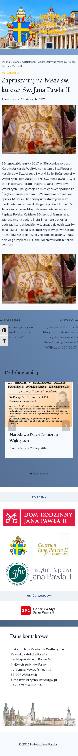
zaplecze (21, 448)
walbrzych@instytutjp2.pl (39, 680)
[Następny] (66, 425)
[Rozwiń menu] (74, 24)
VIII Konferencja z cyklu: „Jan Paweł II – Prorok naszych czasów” (17, 329)
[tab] (31, 474)
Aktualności (10, 72)
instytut (12, 99)
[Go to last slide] (12, 425)
